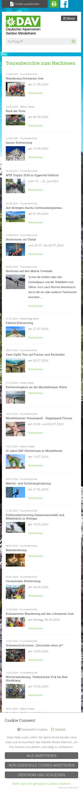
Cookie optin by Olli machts (68, 787)
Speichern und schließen (41, 774)
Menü (70, 18)
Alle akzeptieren (41, 755)
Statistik (60, 729)
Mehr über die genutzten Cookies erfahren (41, 784)
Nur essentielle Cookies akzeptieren (42, 765)
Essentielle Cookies (34, 729)
